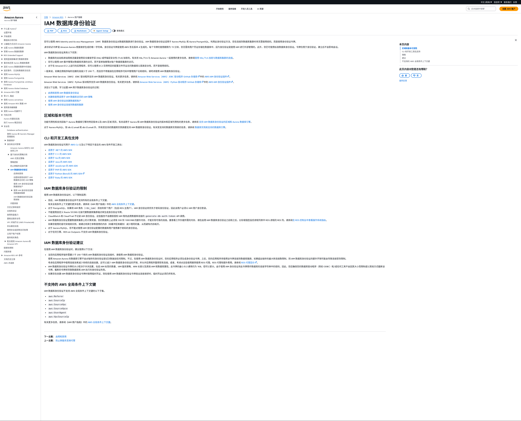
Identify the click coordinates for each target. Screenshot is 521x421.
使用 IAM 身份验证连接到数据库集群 (65, 104)
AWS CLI (75, 144)
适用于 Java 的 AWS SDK (60, 161)
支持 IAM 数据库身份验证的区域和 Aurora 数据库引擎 (225, 121)
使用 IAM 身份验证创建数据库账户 (64, 100)
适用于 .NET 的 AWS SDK (60, 150)
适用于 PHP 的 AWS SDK (60, 169)
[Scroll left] (214, 9)
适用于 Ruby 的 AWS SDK (60, 177)
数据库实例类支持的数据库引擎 (210, 127)
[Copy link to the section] (42, 115)
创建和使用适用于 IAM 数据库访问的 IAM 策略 (70, 96)
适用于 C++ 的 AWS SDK (59, 154)
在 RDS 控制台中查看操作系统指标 (309, 220)
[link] (75, 17)
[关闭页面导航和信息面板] (516, 40)
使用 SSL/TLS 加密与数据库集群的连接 (214, 58)
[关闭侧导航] (37, 17)
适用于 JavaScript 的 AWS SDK (63, 165)
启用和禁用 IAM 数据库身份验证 (63, 92)
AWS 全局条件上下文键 (123, 204)
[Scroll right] (265, 9)
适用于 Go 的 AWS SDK (59, 158)
